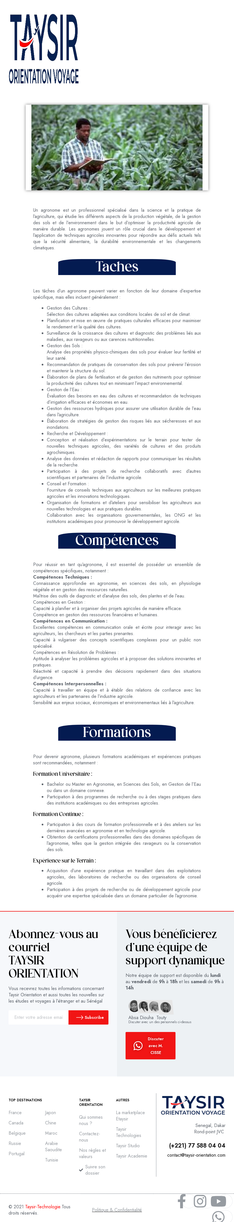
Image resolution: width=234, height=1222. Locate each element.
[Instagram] (200, 1201)
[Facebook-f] (182, 1201)
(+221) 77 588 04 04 (197, 1146)
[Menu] (222, 48)
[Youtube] (218, 1201)
